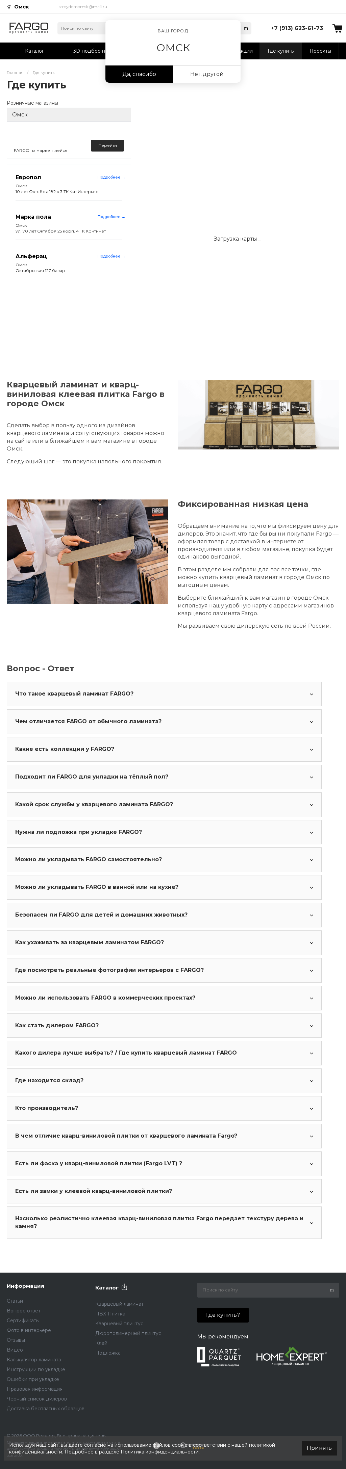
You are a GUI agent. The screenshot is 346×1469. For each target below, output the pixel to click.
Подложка (108, 1353)
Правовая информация (35, 1389)
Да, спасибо (139, 74)
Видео (15, 1350)
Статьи (15, 1301)
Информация (25, 1286)
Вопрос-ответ (24, 1311)
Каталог (107, 1287)
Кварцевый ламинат (119, 1304)
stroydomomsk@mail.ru (83, 6)
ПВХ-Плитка (110, 1314)
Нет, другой (207, 74)
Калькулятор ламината (34, 1360)
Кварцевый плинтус (119, 1324)
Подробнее (111, 177)
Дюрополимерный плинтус (128, 1333)
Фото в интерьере (29, 1330)
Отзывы (16, 1340)
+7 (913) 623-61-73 (297, 28)
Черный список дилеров (37, 1399)
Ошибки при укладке (33, 1379)
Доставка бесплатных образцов (45, 1409)
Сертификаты (23, 1320)
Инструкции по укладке (36, 1369)
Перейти (107, 145)
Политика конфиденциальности (160, 1452)
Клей (101, 1343)
